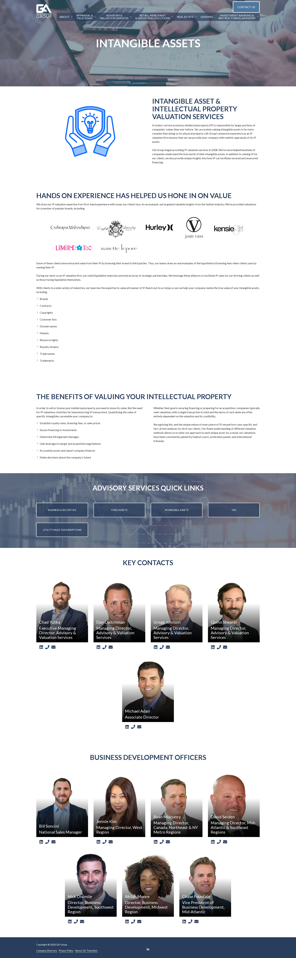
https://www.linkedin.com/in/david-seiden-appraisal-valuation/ (213, 842)
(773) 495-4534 (47, 842)
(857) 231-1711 (162, 842)
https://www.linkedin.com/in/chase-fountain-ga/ (184, 922)
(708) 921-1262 (133, 922)
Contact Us (246, 7)
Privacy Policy (66, 950)
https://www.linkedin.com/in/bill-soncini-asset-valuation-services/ (41, 842)
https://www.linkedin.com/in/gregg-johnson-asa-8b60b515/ (155, 647)
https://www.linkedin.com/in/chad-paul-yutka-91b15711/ (41, 647)
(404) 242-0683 (219, 842)
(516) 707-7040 (76, 922)
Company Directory (46, 950)
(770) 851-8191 (219, 647)
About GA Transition (86, 950)
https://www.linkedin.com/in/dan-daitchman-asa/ (98, 647)
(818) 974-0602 (104, 842)
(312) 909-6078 (47, 647)
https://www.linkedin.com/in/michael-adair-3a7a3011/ (127, 727)
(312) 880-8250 (104, 647)
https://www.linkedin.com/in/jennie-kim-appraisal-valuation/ (98, 842)
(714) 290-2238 (133, 727)
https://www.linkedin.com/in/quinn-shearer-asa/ (213, 647)
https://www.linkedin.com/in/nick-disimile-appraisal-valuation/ (70, 922)
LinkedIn (148, 949)
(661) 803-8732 (162, 647)
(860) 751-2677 (190, 922)
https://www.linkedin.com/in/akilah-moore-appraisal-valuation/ (127, 922)
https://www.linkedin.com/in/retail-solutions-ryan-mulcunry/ (155, 842)
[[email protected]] (53, 647)
